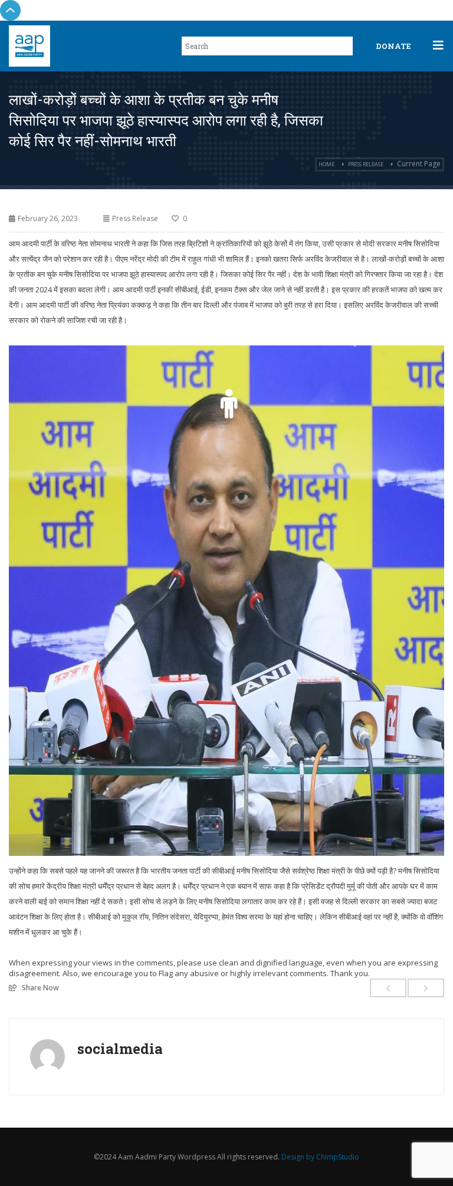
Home (326, 164)
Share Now (40, 987)
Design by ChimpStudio (320, 1157)
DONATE (393, 46)
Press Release (365, 164)
